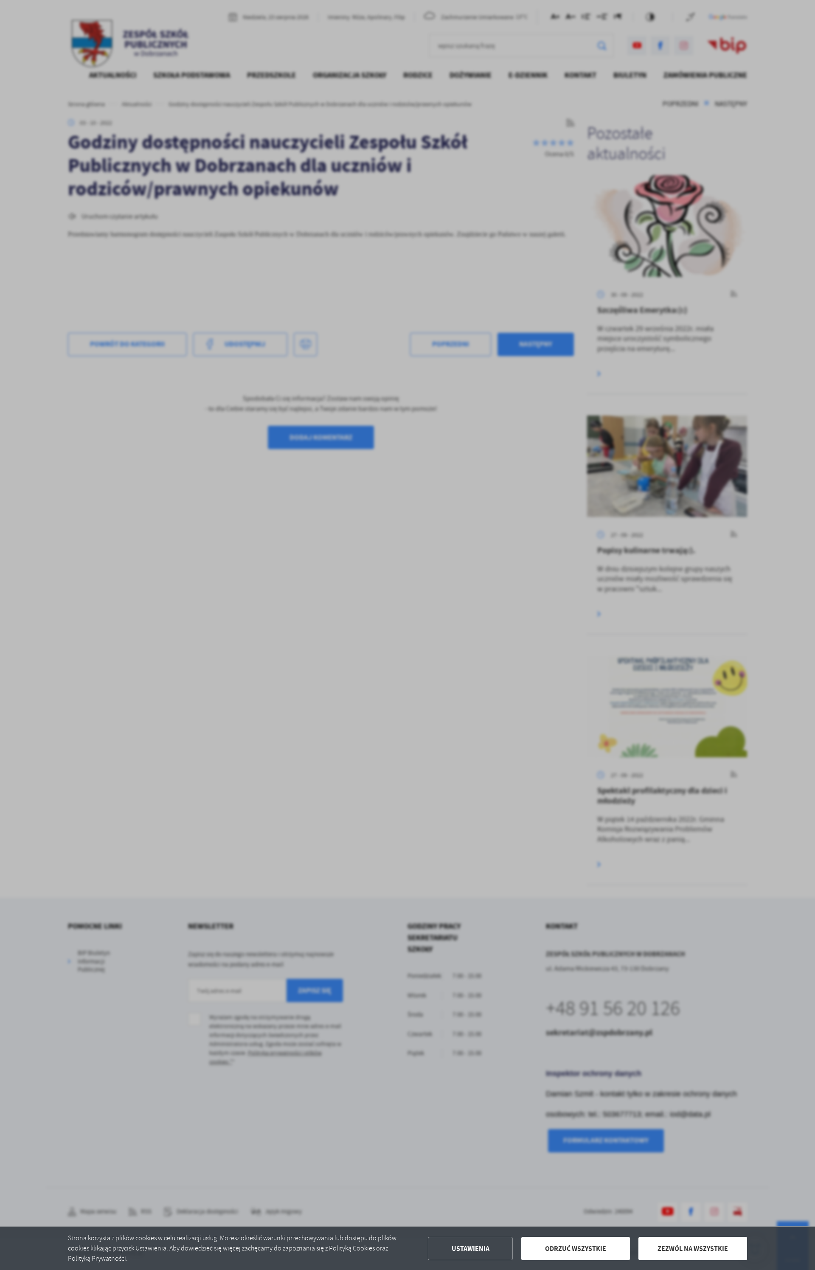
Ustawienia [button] (470, 1248)
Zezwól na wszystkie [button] (693, 1248)
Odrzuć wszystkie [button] (575, 1248)
